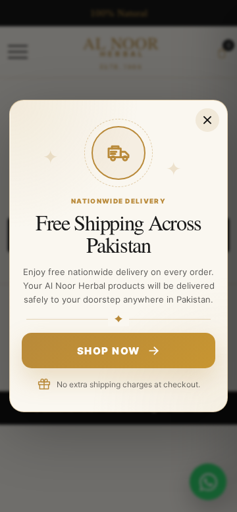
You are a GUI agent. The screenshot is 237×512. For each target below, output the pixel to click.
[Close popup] (207, 120)
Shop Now (108, 351)
